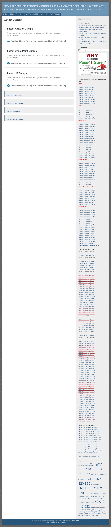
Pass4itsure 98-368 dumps (87, 226)
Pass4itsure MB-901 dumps (87, 196)
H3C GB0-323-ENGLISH (86, 498)
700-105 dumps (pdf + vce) (86, 388)
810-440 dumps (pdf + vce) (87, 417)
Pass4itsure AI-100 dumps (86, 109)
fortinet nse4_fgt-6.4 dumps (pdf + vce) (89, 427)
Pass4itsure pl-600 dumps (87, 157)
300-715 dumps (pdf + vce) (86, 304)
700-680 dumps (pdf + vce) (87, 403)
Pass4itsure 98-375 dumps (87, 233)
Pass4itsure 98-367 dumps (87, 224)
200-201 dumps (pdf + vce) (87, 345)
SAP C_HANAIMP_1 (96, 513)
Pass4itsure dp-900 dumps (87, 194)
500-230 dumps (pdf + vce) (87, 353)
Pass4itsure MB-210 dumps (87, 126)
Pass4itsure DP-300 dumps (87, 118)
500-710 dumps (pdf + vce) (86, 362)
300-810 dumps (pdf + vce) (87, 314)
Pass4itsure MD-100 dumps (87, 163)
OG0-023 (84, 510)
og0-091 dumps (94, 510)
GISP (99, 496)
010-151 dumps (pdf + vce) (86, 341)
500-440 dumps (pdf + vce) (87, 370)
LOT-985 (96, 507)
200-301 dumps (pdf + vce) (86, 255)
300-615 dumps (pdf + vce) (86, 294)
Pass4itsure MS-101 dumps (87, 169)
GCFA (84, 496)
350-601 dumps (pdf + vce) (86, 323)
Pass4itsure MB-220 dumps (87, 128)
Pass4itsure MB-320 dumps (87, 138)
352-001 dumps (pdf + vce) (86, 335)
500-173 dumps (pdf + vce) (86, 347)
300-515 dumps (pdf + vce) (86, 288)
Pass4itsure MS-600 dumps (87, 183)
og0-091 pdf (86, 512)
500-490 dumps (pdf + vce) (87, 357)
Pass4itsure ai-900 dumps (87, 192)
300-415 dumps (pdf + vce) (86, 277)
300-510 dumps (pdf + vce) (86, 287)
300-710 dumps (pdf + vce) (86, 302)
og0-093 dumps (97, 512)
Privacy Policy (55, 14)
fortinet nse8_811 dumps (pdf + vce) (88, 452)
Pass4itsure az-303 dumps (86, 95)
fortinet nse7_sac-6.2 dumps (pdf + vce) (89, 449)
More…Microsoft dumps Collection (88, 245)
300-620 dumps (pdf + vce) (87, 296)
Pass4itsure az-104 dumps (87, 87)
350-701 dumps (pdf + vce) (86, 325)
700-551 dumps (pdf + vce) (86, 399)
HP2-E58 (94, 498)
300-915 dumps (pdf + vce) (86, 267)
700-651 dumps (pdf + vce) (86, 401)
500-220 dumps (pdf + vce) (87, 376)
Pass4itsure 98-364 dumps (87, 218)
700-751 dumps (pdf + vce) (86, 407)
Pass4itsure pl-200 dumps (87, 154)
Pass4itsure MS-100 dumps (87, 167)
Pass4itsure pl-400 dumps (87, 155)
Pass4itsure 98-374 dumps (87, 231)
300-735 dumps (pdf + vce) (86, 312)
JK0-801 (92, 507)
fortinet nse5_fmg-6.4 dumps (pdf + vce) (89, 437)
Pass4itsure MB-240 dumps (87, 132)
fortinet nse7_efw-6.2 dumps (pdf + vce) (89, 447)
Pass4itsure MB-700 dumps (87, 148)
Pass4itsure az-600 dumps (87, 103)
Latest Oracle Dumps (15, 119)
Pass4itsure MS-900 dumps (87, 204)
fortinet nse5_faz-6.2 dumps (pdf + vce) (89, 433)
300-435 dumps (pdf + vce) (86, 285)
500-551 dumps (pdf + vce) (86, 366)
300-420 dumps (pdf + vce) (87, 279)
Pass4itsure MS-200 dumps (87, 171)
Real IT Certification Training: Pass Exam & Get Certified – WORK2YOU (54, 6)
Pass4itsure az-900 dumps (87, 190)
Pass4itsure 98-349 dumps (87, 210)
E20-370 (88, 479)
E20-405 (93, 484)
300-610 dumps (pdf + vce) (87, 292)
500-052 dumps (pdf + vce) (87, 349)
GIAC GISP (94, 496)
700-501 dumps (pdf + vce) (86, 395)
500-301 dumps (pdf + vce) (86, 351)
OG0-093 (91, 512)
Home (5, 14)
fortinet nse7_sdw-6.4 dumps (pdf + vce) (89, 451)
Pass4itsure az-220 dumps (87, 93)
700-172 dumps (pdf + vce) (86, 390)
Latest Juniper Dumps (15, 103)
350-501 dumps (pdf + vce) (86, 322)
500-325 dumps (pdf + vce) (86, 355)
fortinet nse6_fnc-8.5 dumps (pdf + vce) (89, 443)
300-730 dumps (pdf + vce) (86, 310)
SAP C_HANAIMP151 (86, 513)
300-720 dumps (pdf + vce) (86, 306)
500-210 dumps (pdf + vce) (87, 374)
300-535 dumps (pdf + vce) (86, 290)
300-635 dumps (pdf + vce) (86, 300)
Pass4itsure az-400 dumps (87, 99)
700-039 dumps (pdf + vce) (86, 386)
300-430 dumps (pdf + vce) (86, 283)
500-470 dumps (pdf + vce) (87, 364)
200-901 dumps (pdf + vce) (87, 261)
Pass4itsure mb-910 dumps (87, 198)
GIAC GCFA (89, 496)
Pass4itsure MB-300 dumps (87, 134)
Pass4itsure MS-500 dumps (87, 181)
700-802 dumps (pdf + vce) (87, 411)
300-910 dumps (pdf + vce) (86, 265)
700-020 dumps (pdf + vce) (87, 382)
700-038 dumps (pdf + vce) (87, 384)
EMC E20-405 (94, 493)
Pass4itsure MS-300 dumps (87, 177)
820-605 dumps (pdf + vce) (87, 419)
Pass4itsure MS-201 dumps (87, 173)
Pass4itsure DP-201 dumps (87, 117)
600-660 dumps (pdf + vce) (87, 380)
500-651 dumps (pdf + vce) (87, 360)
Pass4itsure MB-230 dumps (87, 130)
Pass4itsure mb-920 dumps (87, 200)
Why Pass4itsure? (32, 14)
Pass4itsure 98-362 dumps (87, 214)
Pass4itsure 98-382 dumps (87, 239)
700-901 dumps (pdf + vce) (86, 413)
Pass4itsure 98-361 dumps (87, 212)
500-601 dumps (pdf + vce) (87, 359)
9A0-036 (80, 465)
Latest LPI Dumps (13, 111)
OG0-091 (89, 510)
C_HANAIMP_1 (82, 479)
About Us (44, 14)
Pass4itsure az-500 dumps (87, 101)
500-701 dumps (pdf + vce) (86, 368)
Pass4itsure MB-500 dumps (87, 144)
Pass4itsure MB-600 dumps (87, 146)
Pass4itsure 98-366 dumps (87, 222)
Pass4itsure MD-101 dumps (87, 165)
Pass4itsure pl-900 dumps (87, 202)
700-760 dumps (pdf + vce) (87, 405)
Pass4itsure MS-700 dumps (87, 185)
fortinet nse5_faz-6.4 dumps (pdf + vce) (89, 431)
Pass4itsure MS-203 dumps (87, 175)
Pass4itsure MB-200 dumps (87, 124)
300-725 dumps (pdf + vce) (86, 308)
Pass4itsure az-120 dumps (87, 89)
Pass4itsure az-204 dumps (87, 91)
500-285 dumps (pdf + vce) (87, 378)
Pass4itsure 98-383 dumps (87, 241)
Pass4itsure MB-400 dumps (87, 142)
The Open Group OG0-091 (92, 515)
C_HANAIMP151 (102, 474)
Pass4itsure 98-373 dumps (87, 229)
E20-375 (95, 479)
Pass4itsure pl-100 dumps (86, 152)
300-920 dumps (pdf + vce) (87, 269)
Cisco (21, 14)
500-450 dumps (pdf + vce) (87, 372)
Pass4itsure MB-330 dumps (87, 140)
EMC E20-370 (98, 484)
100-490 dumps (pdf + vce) (87, 343)
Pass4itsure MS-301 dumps (87, 179)
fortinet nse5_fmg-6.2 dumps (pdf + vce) (89, 439)
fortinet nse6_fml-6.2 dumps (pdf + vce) (89, 441)
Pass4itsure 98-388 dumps (87, 243)
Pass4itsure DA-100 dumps (87, 111)
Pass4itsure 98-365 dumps (87, 220)
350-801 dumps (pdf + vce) (86, 327)
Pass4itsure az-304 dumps (87, 97)
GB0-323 (99, 493)
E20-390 (84, 483)
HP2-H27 (99, 498)
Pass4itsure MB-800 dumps (87, 150)
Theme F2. (63, 523)
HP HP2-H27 (84, 502)
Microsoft (13, 14)
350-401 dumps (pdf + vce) (86, 320)
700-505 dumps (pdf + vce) (87, 397)
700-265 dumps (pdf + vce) (87, 394)
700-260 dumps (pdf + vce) (87, 392)
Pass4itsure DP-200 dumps (87, 115)
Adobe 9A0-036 (86, 465)
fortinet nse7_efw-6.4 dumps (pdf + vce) (89, 445)
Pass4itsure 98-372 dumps (87, 227)
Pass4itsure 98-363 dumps (87, 216)
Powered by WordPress (52, 523)
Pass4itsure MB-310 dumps (87, 136)
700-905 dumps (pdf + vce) (87, 415)
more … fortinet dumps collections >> (88, 456)
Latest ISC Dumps (14, 95)
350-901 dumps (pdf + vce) (86, 263)
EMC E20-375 (87, 488)
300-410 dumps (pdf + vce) (86, 275)
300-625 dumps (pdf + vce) (87, 298)
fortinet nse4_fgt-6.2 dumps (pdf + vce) (89, 429)
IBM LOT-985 (90, 502)
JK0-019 (99, 502)
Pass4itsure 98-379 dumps (87, 235)
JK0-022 (84, 506)
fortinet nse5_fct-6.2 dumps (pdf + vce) (89, 435)
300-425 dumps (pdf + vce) (86, 281)
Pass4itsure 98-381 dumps (87, 237)
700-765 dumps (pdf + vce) (86, 409)
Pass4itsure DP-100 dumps (87, 113)
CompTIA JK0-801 (94, 474)
